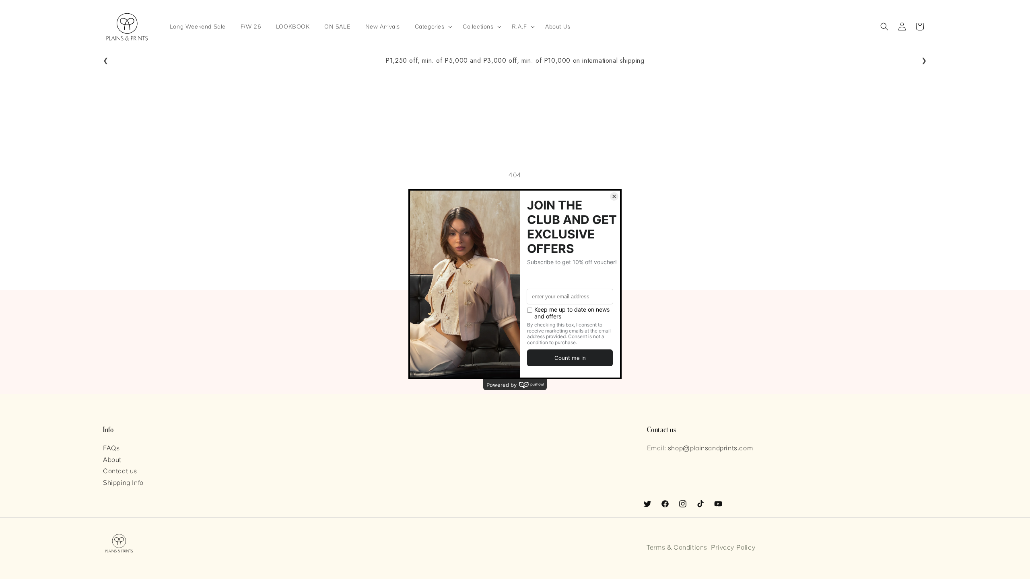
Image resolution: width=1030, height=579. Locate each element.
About (112, 459)
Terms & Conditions (677, 547)
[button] (431, 27)
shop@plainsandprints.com (710, 448)
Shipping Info (123, 482)
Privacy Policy (733, 547)
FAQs (111, 448)
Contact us (120, 470)
